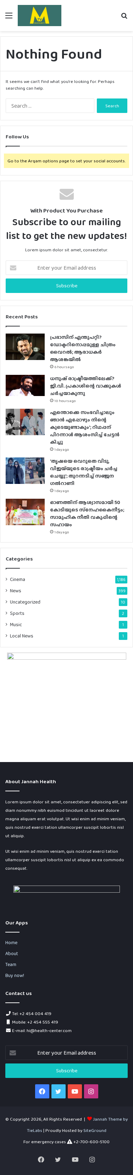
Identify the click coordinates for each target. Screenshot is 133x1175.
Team (10, 964)
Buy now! (14, 975)
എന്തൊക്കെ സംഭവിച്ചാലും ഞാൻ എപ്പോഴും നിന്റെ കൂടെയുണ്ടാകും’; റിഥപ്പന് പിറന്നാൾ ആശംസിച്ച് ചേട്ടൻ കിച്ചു (85, 427)
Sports (17, 613)
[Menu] (8, 18)
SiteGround (94, 1130)
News (15, 590)
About (11, 953)
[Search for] (124, 18)
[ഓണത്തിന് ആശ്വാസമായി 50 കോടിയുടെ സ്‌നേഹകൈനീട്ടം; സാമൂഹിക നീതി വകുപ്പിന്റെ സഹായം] (25, 512)
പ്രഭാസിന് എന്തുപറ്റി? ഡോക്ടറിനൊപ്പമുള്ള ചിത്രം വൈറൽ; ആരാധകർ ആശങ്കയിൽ (83, 348)
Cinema (17, 579)
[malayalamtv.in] (39, 15)
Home (11, 942)
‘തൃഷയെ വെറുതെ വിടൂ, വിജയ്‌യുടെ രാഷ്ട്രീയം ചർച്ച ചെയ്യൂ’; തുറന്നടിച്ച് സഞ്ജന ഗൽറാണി (83, 472)
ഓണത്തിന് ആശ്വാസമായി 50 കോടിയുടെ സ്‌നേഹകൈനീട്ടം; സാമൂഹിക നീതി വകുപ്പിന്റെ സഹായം (87, 513)
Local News (21, 635)
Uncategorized (25, 601)
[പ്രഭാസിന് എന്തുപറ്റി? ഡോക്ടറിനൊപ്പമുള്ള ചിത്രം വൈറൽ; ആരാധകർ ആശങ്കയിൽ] (25, 347)
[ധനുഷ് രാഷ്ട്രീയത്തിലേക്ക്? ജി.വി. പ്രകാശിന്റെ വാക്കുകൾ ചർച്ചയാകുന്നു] (25, 385)
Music (16, 624)
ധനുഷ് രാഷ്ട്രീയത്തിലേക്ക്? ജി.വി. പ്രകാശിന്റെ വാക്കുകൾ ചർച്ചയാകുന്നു (85, 386)
